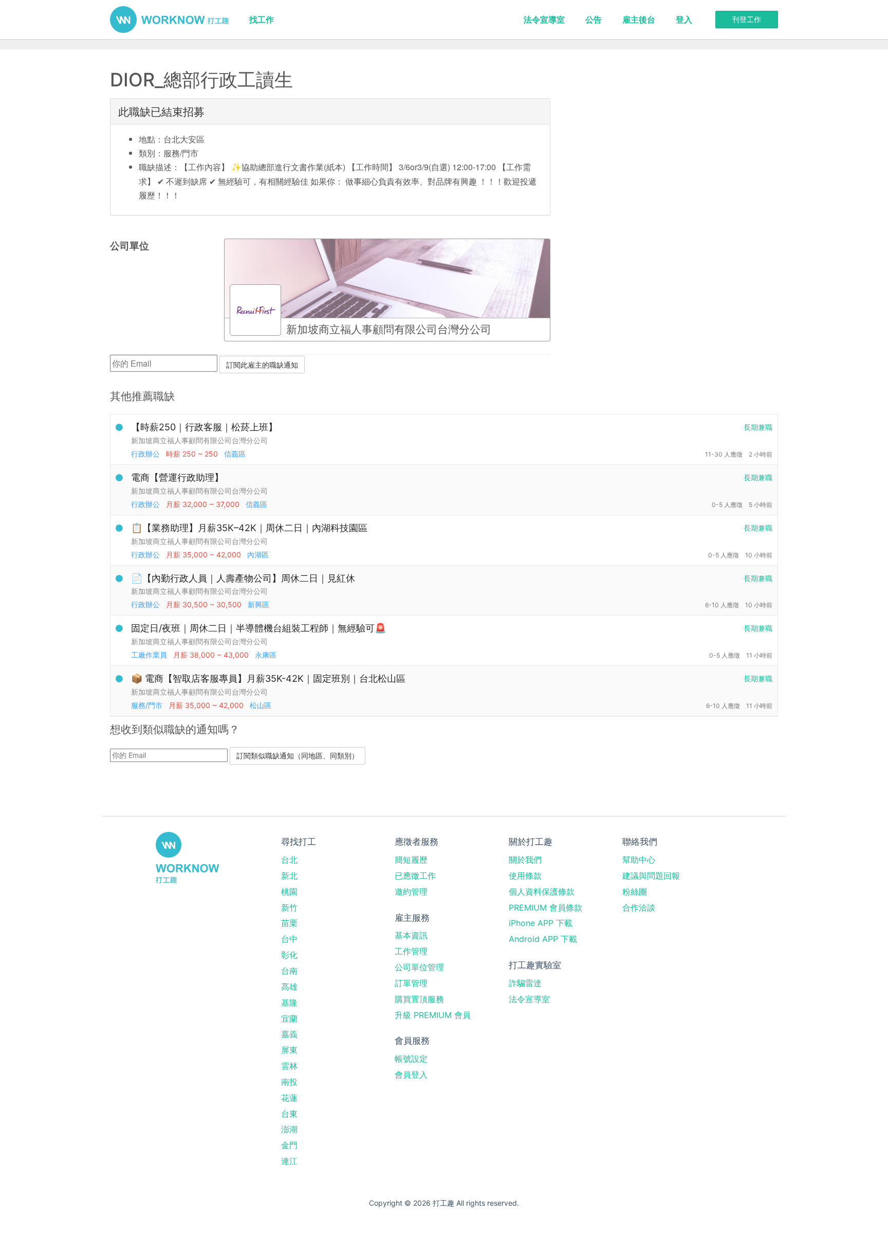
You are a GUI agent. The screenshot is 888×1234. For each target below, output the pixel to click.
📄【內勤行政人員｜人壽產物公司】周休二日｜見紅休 (243, 578)
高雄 (289, 987)
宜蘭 (289, 1018)
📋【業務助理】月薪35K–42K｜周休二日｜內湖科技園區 (249, 527)
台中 (289, 939)
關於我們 (525, 860)
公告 (593, 19)
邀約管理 (411, 891)
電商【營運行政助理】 (177, 477)
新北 (289, 875)
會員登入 (411, 1074)
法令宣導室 (544, 19)
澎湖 (289, 1129)
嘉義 (289, 1034)
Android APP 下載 (543, 939)
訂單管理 (411, 983)
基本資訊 (411, 935)
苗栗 (289, 923)
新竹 (289, 907)
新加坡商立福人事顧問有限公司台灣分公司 (199, 440)
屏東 (289, 1050)
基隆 (289, 1002)
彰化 (289, 955)
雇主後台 (638, 19)
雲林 (289, 1066)
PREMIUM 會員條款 (545, 907)
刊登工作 (746, 19)
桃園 (289, 891)
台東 (289, 1114)
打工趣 (169, 19)
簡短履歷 (411, 860)
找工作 (261, 19)
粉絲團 (634, 891)
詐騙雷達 (525, 983)
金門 (289, 1145)
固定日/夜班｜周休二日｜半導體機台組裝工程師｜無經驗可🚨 (258, 628)
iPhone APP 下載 (540, 923)
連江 (289, 1161)
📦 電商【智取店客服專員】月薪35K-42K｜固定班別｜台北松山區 (268, 678)
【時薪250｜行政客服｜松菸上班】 (204, 427)
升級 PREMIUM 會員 (433, 1015)
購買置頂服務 (419, 999)
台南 (289, 971)
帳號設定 (411, 1059)
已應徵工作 (415, 875)
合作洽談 (638, 907)
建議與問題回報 (651, 875)
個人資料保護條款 (542, 891)
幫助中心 (638, 860)
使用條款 (525, 875)
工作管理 (411, 951)
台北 (289, 860)
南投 (289, 1082)
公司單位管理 (419, 967)
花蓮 (289, 1098)
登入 (684, 19)
